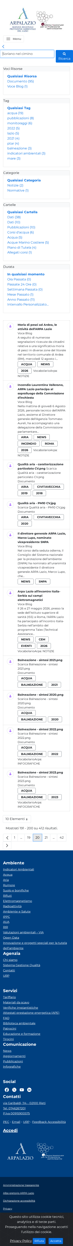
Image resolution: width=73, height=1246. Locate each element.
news (45, 364)
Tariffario (9, 997)
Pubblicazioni (21, 227)
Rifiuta (40, 1241)
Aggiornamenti (14, 1056)
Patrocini (9, 1028)
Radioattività (12, 906)
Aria (6, 880)
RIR (5, 927)
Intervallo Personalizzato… (28, 304)
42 (63, 838)
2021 (13, 138)
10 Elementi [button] (18, 820)
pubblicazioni (20, 118)
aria (25, 437)
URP (6, 976)
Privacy (7, 1208)
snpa (43, 581)
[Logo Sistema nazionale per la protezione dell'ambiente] (50, 20)
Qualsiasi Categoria (24, 180)
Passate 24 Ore (21, 284)
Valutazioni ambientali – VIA (23, 932)
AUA (6, 922)
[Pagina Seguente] (7, 845)
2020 (24, 523)
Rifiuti (7, 896)
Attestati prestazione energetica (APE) (31, 1013)
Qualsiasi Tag (18, 108)
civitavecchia (48, 487)
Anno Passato (21, 299)
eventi (26, 646)
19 (30, 838)
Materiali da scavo (16, 1002)
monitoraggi (19, 123)
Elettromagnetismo (17, 901)
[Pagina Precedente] (7, 837)
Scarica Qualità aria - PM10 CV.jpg (41, 507)
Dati (14, 217)
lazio (13, 133)
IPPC (6, 917)
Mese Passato (20, 294)
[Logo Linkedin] (29, 1090)
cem (42, 639)
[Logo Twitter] (14, 1090)
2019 (24, 493)
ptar (13, 143)
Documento (20, 81)
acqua (15, 113)
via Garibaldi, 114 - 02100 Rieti (24, 1103)
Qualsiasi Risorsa (22, 76)
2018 (39, 493)
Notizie (15, 185)
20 (38, 838)
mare (13, 158)
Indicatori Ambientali (18, 869)
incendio (28, 443)
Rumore (9, 885)
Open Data (11, 937)
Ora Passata (19, 279)
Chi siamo (10, 960)
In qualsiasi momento (25, 274)
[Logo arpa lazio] (22, 20)
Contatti (9, 970)
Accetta (56, 1241)
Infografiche (29, 763)
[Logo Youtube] (22, 1090)
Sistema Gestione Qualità (21, 965)
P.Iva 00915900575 (16, 1113)
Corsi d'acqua (20, 232)
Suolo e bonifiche (16, 890)
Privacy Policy (21, 1241)
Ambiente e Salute (17, 911)
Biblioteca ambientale (19, 1023)
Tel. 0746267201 (14, 1108)
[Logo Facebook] (7, 1090)
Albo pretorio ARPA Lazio (18, 1193)
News (7, 1051)
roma (49, 443)
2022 (13, 128)
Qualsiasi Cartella (22, 212)
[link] (3, 47)
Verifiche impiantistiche (20, 1008)
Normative (18, 190)
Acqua (14, 237)
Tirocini (8, 1039)
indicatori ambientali (26, 153)
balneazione (19, 148)
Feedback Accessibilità (49, 1122)
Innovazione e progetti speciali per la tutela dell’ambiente (35, 945)
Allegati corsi (19, 252)
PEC (6, 1122)
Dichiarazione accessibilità (19, 1200)
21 (47, 838)
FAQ (6, 1018)
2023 (54, 797)
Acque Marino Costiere (28, 242)
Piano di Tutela (21, 247)
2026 (24, 371)
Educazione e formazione (21, 1034)
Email (16, 1122)
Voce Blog (17, 86)
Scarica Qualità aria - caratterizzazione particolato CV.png (39, 473)
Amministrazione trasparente (21, 1185)
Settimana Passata (25, 289)
